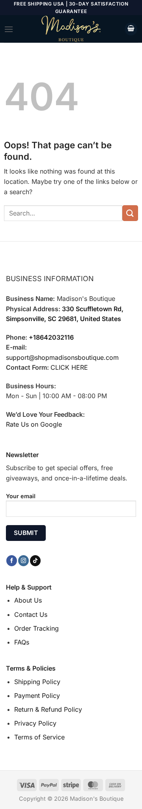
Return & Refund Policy (48, 709)
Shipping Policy (37, 682)
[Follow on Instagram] (23, 560)
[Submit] (130, 213)
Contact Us (30, 614)
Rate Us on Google (34, 424)
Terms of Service (39, 737)
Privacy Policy (35, 723)
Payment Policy (37, 695)
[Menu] (8, 29)
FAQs (21, 642)
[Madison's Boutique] (71, 29)
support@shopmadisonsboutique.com (62, 357)
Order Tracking (36, 628)
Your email (21, 496)
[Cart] (131, 29)
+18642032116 (51, 337)
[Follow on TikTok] (35, 560)
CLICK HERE (69, 367)
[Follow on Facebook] (11, 560)
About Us (28, 600)
